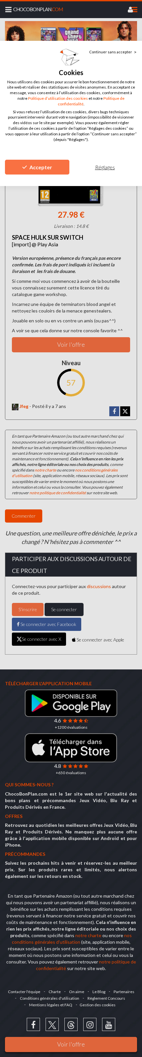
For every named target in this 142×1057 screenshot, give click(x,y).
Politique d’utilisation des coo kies (58, 98)
